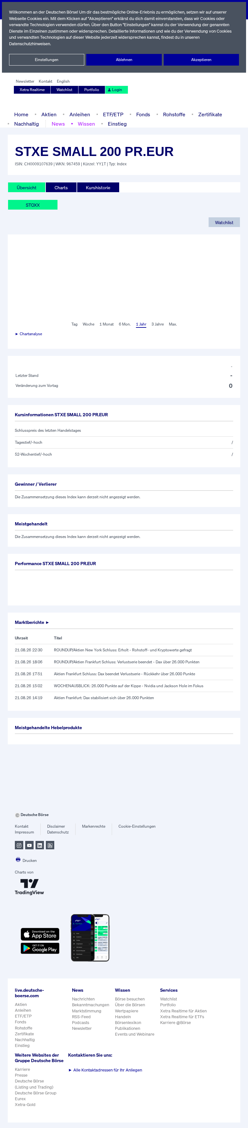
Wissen (86, 123)
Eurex (20, 1099)
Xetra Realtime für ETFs (182, 1016)
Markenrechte (93, 826)
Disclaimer (56, 826)
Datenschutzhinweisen (29, 44)
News (58, 123)
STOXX (33, 205)
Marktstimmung (86, 1011)
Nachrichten (83, 999)
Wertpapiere (126, 1011)
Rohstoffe (174, 114)
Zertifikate (210, 114)
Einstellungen (46, 59)
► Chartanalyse (28, 333)
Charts (61, 187)
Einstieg (117, 123)
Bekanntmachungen (90, 1005)
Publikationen (127, 1028)
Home (21, 114)
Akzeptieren (201, 59)
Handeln (123, 1016)
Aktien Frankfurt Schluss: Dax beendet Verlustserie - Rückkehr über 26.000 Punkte (124, 673)
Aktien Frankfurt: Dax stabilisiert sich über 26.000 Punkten (104, 697)
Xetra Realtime (32, 89)
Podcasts (80, 1022)
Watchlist (64, 89)
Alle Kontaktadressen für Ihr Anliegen (105, 1070)
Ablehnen (124, 59)
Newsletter (25, 81)
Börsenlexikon (128, 1022)
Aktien (49, 114)
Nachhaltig (26, 123)
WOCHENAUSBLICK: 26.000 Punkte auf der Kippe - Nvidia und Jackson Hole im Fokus (128, 685)
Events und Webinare (134, 1034)
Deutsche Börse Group (36, 1093)
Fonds (143, 114)
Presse (21, 1075)
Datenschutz (58, 832)
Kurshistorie (98, 187)
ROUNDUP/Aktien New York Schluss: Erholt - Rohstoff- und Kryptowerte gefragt (123, 649)
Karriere (22, 1069)
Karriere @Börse (175, 1022)
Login (117, 89)
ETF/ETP (113, 114)
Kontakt (45, 81)
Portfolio (91, 89)
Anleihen (79, 114)
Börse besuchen (130, 999)
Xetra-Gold (25, 1104)
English (63, 81)
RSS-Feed (81, 1016)
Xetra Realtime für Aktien (183, 1011)
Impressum (24, 832)
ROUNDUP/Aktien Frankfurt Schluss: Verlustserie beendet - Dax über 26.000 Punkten (127, 661)
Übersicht (26, 187)
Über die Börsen (130, 1005)
